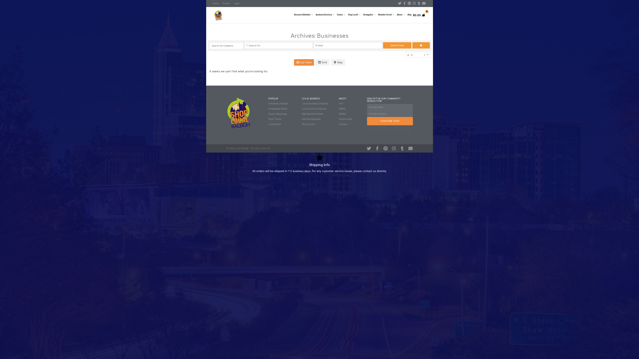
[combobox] (418, 55)
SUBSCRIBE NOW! (390, 121)
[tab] (304, 62)
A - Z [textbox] (410, 55)
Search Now (401, 45)
